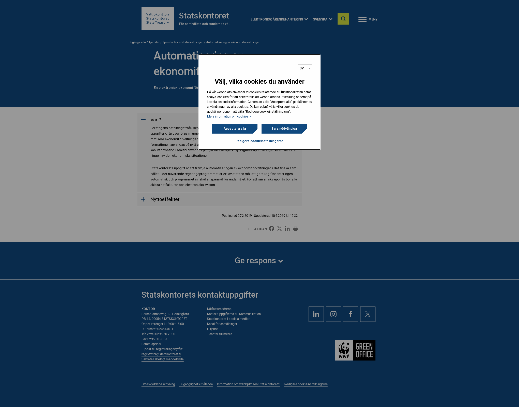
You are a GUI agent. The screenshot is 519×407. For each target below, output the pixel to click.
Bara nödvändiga (284, 129)
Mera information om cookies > (229, 116)
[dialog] (259, 102)
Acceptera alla (235, 129)
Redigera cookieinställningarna (259, 141)
